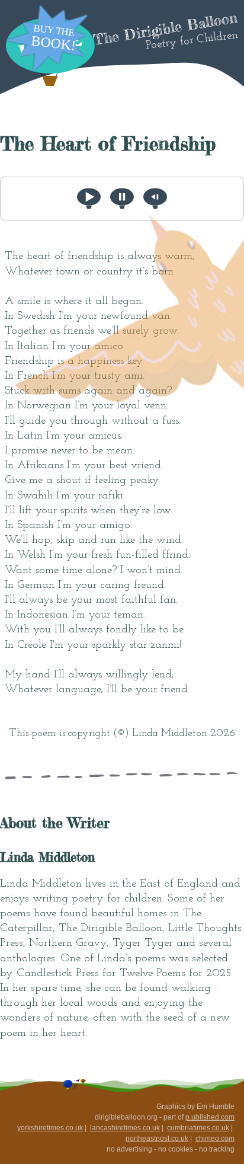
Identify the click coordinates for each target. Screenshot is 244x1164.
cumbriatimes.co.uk (198, 1128)
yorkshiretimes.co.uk (50, 1128)
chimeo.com (215, 1138)
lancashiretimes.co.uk (125, 1128)
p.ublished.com (210, 1117)
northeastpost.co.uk (157, 1138)
